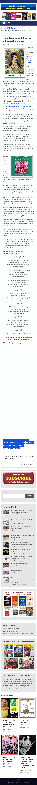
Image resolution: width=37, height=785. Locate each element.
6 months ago (26, 725)
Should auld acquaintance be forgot (13, 445)
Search (5, 492)
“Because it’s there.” (17, 571)
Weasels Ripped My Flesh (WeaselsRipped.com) (18, 634)
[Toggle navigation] (9, 23)
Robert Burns (29, 442)
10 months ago (26, 770)
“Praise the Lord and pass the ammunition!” (9, 759)
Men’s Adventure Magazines (11, 629)
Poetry (23, 442)
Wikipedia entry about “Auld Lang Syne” (17, 239)
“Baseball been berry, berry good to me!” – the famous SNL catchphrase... (22, 529)
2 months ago (8, 729)
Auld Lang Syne (7, 440)
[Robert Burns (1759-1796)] (14, 48)
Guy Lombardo (24, 440)
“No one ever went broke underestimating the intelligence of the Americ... (22, 580)
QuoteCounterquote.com (10, 631)
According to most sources (11, 207)
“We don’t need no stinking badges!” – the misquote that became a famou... (22, 513)
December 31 (16, 440)
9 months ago (8, 764)
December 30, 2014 (9, 44)
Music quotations (14, 442)
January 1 (6, 442)
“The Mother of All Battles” (24, 464)
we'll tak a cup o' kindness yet (11, 448)
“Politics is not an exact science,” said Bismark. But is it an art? (19, 458)
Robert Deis (21, 44)
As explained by (15, 107)
